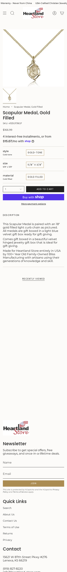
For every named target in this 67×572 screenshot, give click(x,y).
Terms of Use (11, 527)
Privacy (7, 540)
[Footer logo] (16, 428)
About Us (8, 514)
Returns (8, 533)
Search (7, 508)
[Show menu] (4, 13)
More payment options (33, 203)
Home (6, 106)
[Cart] (62, 13)
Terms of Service (20, 492)
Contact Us (10, 520)
